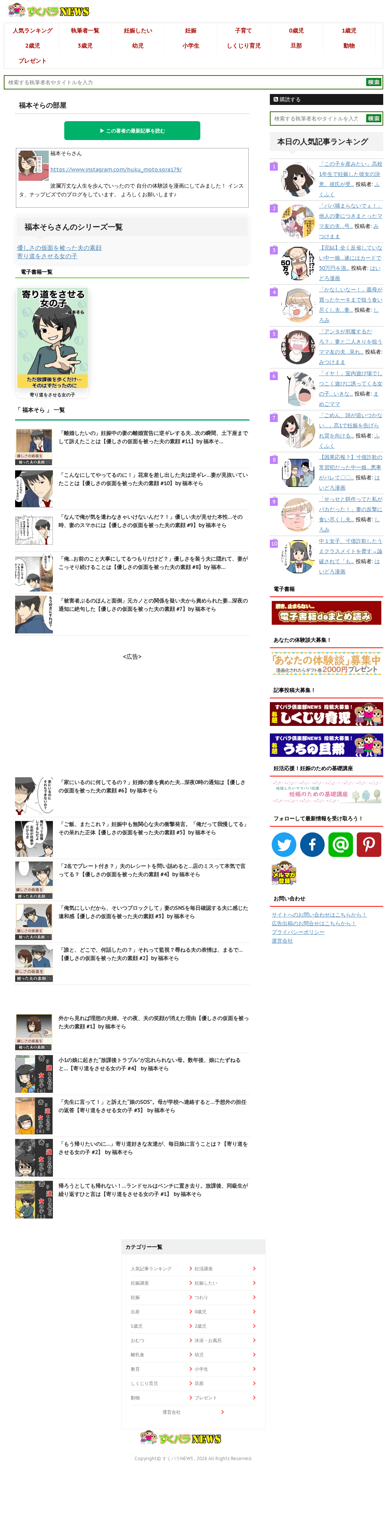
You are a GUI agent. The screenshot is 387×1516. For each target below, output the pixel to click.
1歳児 (349, 30)
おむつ (137, 1340)
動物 (349, 45)
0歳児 (296, 30)
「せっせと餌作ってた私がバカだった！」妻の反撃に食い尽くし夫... (350, 509)
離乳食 (137, 1354)
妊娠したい (138, 30)
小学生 (191, 45)
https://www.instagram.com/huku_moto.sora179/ (116, 169)
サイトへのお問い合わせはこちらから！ (319, 914)
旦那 (296, 45)
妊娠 (191, 30)
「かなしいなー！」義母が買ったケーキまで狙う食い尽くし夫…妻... (350, 299)
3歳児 (85, 45)
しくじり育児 (244, 45)
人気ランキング (33, 30)
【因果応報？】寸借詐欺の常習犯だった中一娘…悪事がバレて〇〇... (350, 467)
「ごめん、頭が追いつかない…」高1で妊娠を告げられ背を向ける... (350, 425)
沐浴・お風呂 (208, 1340)
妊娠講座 (140, 1283)
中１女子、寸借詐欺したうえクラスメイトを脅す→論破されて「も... (350, 551)
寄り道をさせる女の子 (47, 256)
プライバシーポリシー (298, 932)
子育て (243, 30)
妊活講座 (204, 1268)
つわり (201, 1297)
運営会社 (282, 940)
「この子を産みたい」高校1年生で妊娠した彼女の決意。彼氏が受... (350, 174)
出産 (135, 1311)
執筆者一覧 (85, 30)
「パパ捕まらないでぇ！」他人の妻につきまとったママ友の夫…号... (350, 216)
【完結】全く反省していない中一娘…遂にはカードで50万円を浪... (350, 257)
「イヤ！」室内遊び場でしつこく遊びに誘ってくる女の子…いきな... (350, 383)
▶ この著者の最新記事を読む (132, 131)
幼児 (138, 45)
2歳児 (32, 45)
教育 (135, 1369)
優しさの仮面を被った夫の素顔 (59, 247)
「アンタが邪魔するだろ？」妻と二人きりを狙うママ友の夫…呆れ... (350, 341)
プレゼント (33, 60)
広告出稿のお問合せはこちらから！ (314, 923)
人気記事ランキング (151, 1268)
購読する (289, 99)
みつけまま (332, 362)
